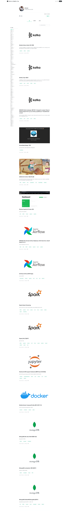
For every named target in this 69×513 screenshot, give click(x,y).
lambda (11, 50)
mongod (12, 68)
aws (11, 33)
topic (11, 76)
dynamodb (12, 86)
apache (11, 36)
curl (11, 88)
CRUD (21, 441)
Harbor (11, 56)
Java (11, 87)
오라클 (11, 89)
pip (39, 278)
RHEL (11, 35)
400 (11, 73)
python (11, 37)
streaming (24, 311)
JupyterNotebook (13, 64)
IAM (20, 182)
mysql (11, 53)
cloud (11, 41)
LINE (11, 77)
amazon (12, 71)
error (11, 42)
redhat (11, 34)
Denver (26, 8)
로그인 (60, 1)
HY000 (11, 83)
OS (20, 504)
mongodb (12, 44)
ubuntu (11, 52)
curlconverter (12, 74)
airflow (11, 39)
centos (11, 31)
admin (21, 472)
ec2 (11, 40)
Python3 (12, 48)
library (11, 62)
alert (11, 75)
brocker (21, 409)
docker (11, 38)
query (11, 66)
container (12, 47)
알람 (11, 81)
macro (11, 84)
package (12, 54)
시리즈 (34, 20)
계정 (32, 472)
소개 (39, 20)
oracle (11, 30)
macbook (12, 72)
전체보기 (12, 29)
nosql (11, 85)
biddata (12, 69)
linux (11, 32)
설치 (11, 61)
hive (11, 65)
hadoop (12, 57)
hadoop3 (12, 51)
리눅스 (11, 90)
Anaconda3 (21, 278)
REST (11, 55)
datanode (12, 79)
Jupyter (21, 376)
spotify (11, 58)
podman (12, 63)
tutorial (11, 45)
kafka (11, 43)
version (11, 80)
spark (11, 59)
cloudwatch (32, 182)
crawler (11, 82)
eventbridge (12, 67)
